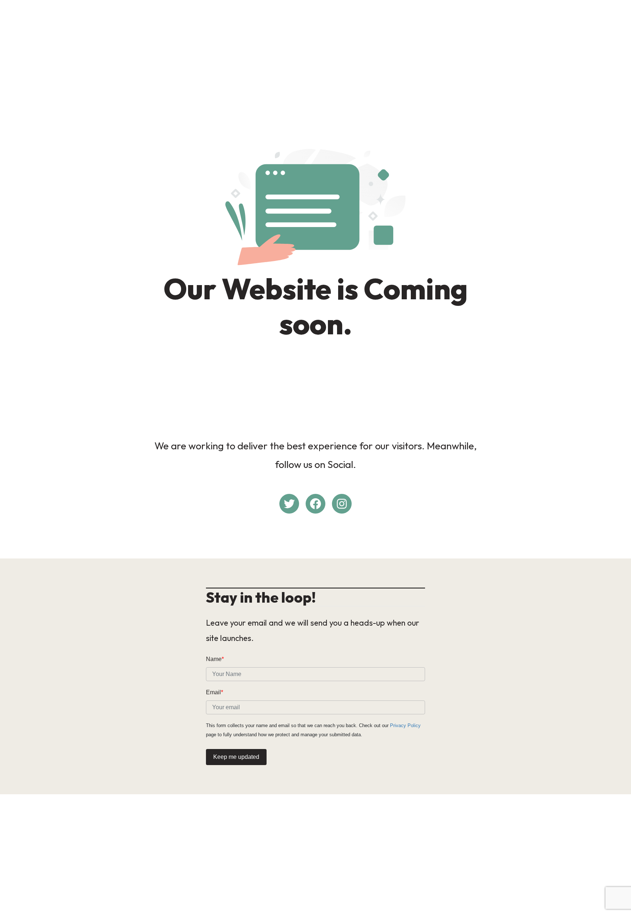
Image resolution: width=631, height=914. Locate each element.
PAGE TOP (610, 880)
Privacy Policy (405, 725)
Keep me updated (236, 757)
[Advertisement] (315, 57)
